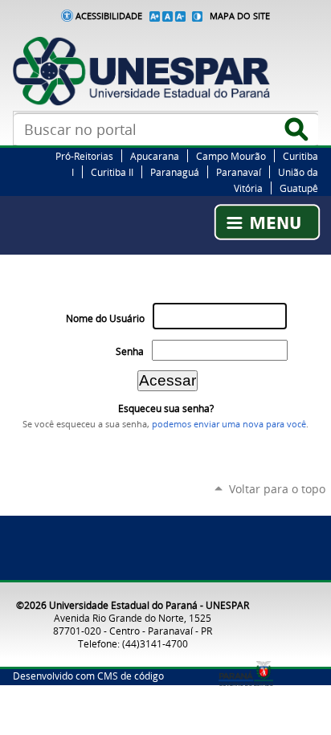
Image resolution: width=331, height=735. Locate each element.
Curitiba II (112, 171)
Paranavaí (238, 171)
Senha (130, 351)
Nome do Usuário (105, 318)
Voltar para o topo (277, 488)
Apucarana (154, 155)
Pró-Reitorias (84, 155)
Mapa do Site (240, 16)
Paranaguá (174, 171)
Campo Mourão (231, 155)
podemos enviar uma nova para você (229, 424)
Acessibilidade (109, 16)
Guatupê (299, 188)
